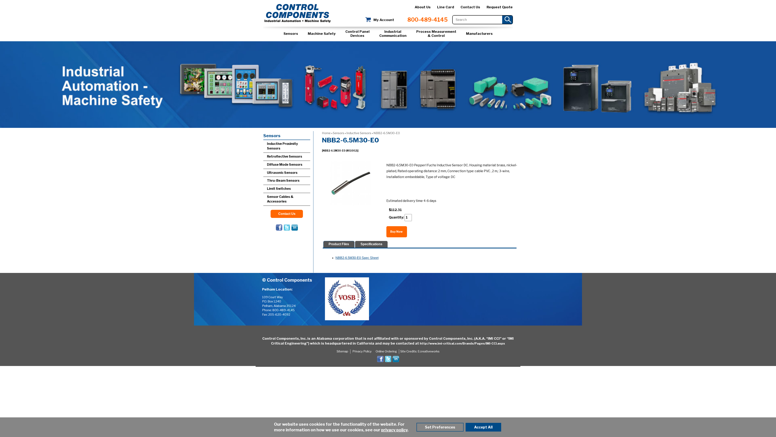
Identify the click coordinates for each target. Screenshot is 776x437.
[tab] (338, 244)
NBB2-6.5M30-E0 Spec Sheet (357, 258)
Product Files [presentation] (339, 244)
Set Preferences (440, 427)
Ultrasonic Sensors (282, 173)
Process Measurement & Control (436, 34)
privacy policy (394, 429)
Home (326, 133)
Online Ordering (386, 351)
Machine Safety (322, 34)
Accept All (483, 427)
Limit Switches (279, 189)
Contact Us (470, 7)
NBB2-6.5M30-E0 (386, 133)
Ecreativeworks (429, 351)
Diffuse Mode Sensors (284, 165)
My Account (383, 20)
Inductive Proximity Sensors (282, 146)
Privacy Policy (362, 351)
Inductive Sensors (358, 133)
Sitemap (342, 351)
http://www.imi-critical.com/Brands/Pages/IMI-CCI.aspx (462, 343)
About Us (423, 7)
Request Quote (500, 7)
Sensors (291, 34)
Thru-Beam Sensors (283, 180)
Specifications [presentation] (371, 244)
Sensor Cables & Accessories (280, 199)
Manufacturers (479, 34)
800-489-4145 (427, 19)
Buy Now (396, 231)
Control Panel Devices (357, 34)
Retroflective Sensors (284, 156)
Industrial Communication (393, 34)
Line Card (445, 7)
